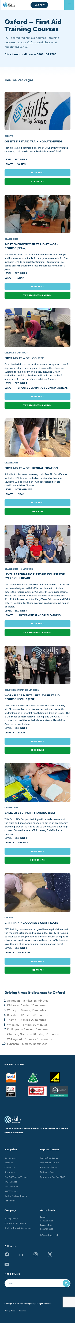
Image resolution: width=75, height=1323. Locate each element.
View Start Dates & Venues (37, 295)
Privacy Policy (11, 1218)
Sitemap (22, 1311)
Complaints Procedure (15, 1223)
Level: (9, 159)
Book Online (37, 750)
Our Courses (10, 1158)
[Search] (66, 1283)
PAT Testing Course (49, 1158)
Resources (9, 1172)
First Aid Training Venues (16, 1177)
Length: (10, 164)
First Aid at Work (47, 1172)
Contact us (37, 182)
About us (9, 1162)
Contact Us (37, 970)
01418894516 (46, 1221)
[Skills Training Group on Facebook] (8, 1256)
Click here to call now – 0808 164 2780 (31, 54)
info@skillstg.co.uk (49, 1235)
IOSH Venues (11, 1181)
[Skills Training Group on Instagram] (37, 1256)
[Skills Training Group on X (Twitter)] (51, 1256)
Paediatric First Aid (48, 1167)
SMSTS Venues (11, 1186)
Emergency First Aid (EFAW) (53, 1177)
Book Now (37, 511)
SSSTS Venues (11, 1191)
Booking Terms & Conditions (18, 1228)
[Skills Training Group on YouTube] (8, 1266)
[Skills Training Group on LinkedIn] (23, 1256)
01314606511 (46, 1229)
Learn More (37, 173)
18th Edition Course (49, 1162)
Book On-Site (37, 860)
